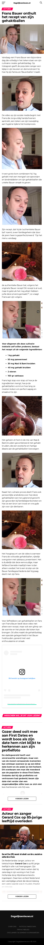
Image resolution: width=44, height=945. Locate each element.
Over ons (12, 926)
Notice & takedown (27, 926)
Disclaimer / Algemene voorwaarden (23, 933)
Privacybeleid (23, 929)
